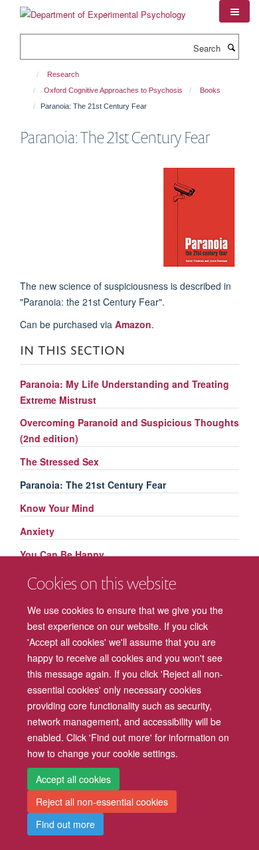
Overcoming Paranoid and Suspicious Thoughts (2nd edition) (129, 430)
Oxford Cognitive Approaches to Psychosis (113, 90)
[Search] (231, 47)
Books (210, 90)
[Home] (31, 74)
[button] (234, 11)
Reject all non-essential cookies (102, 801)
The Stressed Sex (59, 461)
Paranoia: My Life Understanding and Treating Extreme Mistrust (124, 391)
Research (63, 74)
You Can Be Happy (62, 554)
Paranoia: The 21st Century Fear (93, 484)
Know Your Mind (57, 508)
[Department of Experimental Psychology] (103, 9)
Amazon (133, 324)
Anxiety (37, 531)
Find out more (65, 824)
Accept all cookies (73, 779)
